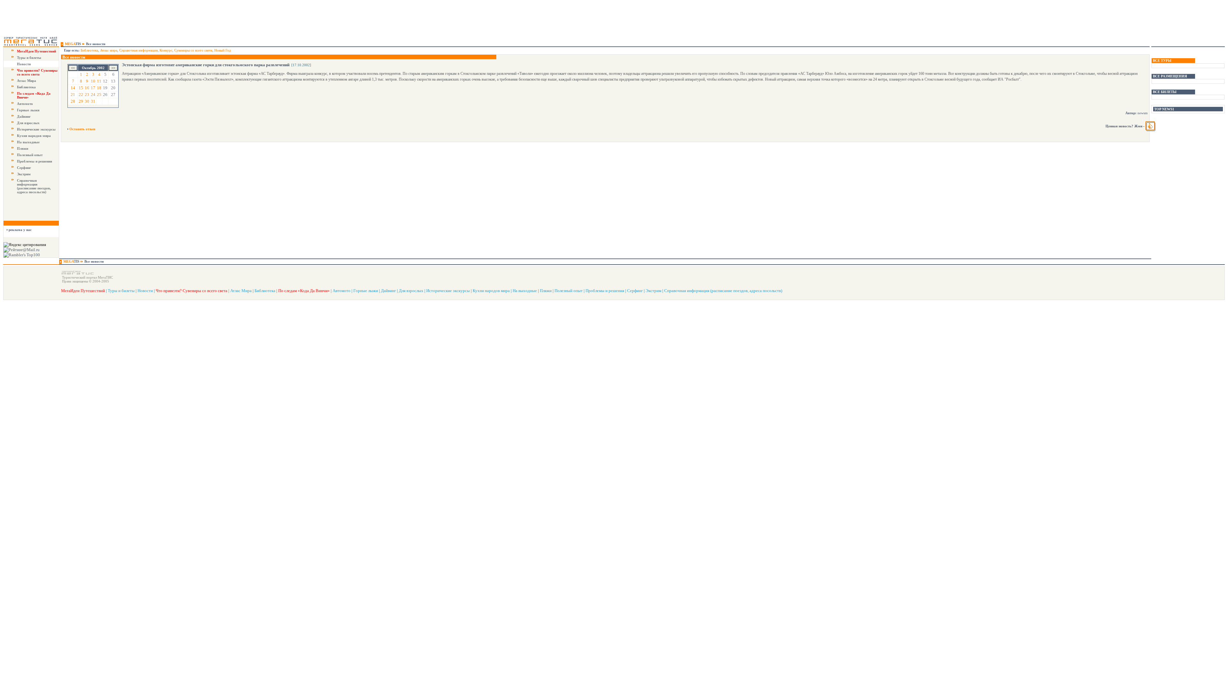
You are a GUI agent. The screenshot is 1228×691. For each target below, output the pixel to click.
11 (99, 81)
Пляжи (22, 148)
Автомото (25, 104)
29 (81, 101)
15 (81, 87)
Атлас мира (108, 50)
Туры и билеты (29, 58)
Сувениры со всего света (193, 50)
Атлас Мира (26, 81)
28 (73, 101)
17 (93, 87)
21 (73, 94)
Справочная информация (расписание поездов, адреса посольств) (34, 186)
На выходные (28, 142)
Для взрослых (28, 123)
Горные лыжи (28, 110)
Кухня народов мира (34, 136)
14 (73, 87)
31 (93, 101)
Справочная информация (138, 50)
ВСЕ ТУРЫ (1162, 60)
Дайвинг (24, 116)
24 (93, 94)
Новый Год (222, 50)
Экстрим (24, 174)
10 (93, 81)
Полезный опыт (30, 155)
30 (87, 101)
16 (87, 87)
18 (99, 87)
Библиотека (26, 87)
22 (81, 94)
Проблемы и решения (34, 161)
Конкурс (166, 50)
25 (99, 94)
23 (87, 94)
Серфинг (24, 168)
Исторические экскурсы (36, 129)
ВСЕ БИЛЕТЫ (1165, 92)
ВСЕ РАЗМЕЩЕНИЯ (1170, 76)
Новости (24, 64)
